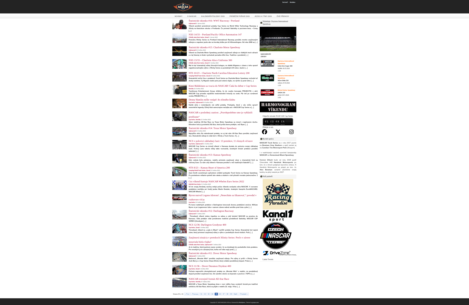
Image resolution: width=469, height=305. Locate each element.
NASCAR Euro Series (195, 184)
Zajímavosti (192, 23)
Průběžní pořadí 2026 (239, 16)
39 (231, 294)
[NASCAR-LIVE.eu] (183, 13)
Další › (236, 294)
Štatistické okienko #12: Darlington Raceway (211, 211)
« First (187, 294)
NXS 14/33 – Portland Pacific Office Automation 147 (215, 34)
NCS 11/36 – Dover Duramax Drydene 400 (210, 266)
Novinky (178, 16)
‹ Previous (194, 294)
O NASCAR (191, 16)
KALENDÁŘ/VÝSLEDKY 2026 (213, 16)
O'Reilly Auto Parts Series (196, 37)
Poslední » (244, 294)
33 (208, 294)
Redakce (292, 2)
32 (205, 294)
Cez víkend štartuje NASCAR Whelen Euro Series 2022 (216, 181)
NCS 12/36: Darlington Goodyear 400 (207, 224)
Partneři (285, 2)
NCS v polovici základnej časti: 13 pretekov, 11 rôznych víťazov (221, 141)
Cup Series (192, 102)
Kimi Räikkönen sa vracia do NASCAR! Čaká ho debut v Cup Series (223, 85)
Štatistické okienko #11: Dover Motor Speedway (213, 253)
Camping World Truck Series (197, 76)
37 (223, 294)
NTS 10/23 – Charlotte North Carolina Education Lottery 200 (219, 73)
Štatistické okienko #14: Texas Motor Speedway (213, 128)
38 (227, 294)
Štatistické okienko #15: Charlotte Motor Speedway (214, 47)
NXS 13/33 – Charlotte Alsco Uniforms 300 (210, 60)
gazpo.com (255, 302)
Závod (206, 37)
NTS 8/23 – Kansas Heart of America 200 (209, 167)
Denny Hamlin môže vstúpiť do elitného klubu (212, 99)
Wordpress (242, 302)
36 (220, 294)
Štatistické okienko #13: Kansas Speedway (210, 154)
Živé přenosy (283, 16)
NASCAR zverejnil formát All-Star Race (209, 278)
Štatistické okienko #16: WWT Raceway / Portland (214, 20)
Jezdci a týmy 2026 (263, 16)
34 (212, 294)
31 (201, 294)
